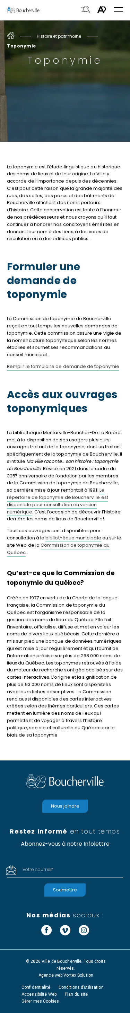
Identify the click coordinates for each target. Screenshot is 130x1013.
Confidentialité (35, 987)
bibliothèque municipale (73, 538)
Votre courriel (38, 869)
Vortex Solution (78, 975)
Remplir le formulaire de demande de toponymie (63, 366)
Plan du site (76, 994)
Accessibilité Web (39, 994)
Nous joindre (65, 806)
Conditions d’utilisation (81, 987)
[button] (118, 10)
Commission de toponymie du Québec (58, 549)
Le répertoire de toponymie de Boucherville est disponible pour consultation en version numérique (57, 501)
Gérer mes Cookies (40, 1001)
